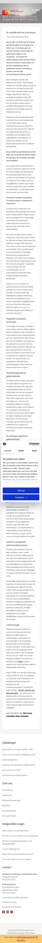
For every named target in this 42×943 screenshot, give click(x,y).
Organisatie (7, 795)
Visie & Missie (7, 790)
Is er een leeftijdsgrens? (11, 849)
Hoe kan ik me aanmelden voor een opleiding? (20, 836)
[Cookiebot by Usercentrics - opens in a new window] (29, 444)
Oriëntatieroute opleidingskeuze (14, 775)
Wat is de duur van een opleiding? (15, 831)
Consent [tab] (7, 451)
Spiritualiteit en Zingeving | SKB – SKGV (17, 749)
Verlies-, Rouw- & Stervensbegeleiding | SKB (18, 754)
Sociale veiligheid (9, 811)
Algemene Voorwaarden (11, 800)
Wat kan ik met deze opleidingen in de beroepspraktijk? (17, 842)
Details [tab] (21, 451)
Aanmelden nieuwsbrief (11, 907)
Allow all (21, 490)
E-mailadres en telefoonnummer (15, 897)
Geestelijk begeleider (10, 760)
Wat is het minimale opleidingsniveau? (17, 854)
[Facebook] (3, 912)
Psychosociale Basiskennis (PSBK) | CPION (18, 765)
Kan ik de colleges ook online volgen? (16, 859)
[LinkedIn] (8, 912)
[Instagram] (12, 912)
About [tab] (34, 451)
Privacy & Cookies (9, 816)
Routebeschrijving (9, 902)
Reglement (6, 805)
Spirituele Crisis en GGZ (11, 770)
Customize (19, 497)
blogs (20, 661)
